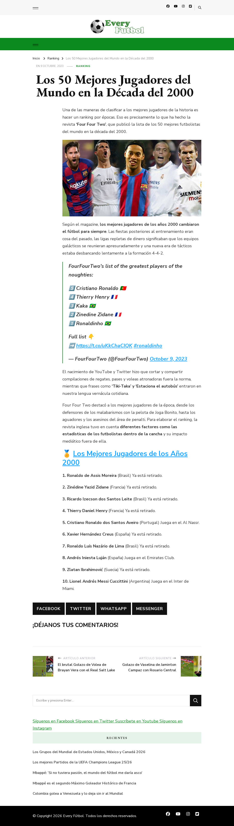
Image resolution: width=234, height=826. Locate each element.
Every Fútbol (73, 815)
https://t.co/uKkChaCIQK (104, 345)
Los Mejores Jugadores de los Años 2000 (125, 458)
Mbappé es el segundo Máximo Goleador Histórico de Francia (84, 783)
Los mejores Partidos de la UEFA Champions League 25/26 (82, 762)
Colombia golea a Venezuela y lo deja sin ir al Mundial (78, 793)
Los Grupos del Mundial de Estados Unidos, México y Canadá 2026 (89, 751)
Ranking (83, 66)
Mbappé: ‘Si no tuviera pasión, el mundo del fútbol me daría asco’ (87, 772)
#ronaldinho (148, 345)
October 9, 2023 (168, 359)
